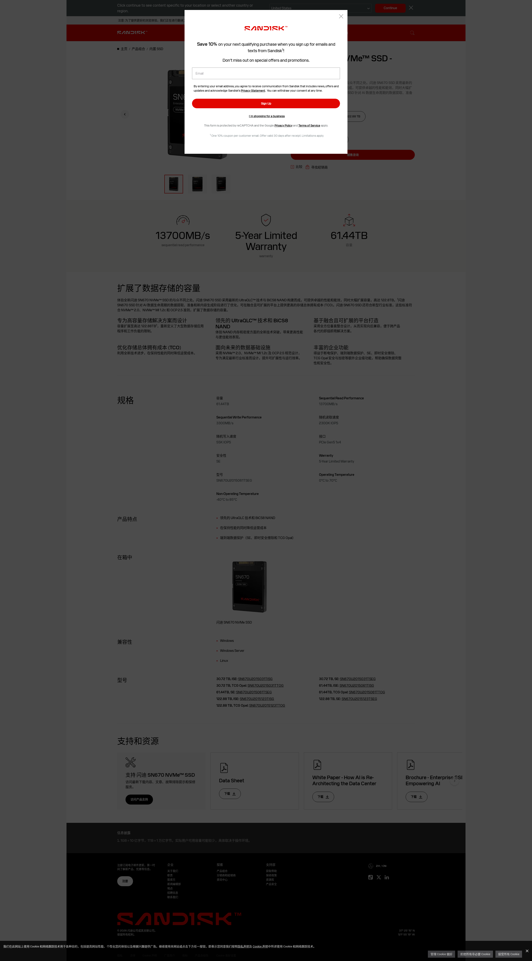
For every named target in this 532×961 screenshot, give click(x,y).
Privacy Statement (253, 90)
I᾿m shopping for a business (267, 116)
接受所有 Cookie (508, 954)
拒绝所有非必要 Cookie (475, 954)
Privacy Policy (283, 125)
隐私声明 (243, 946)
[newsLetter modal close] (341, 16)
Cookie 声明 (260, 946)
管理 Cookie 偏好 (441, 954)
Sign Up (266, 103)
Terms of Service (309, 125)
